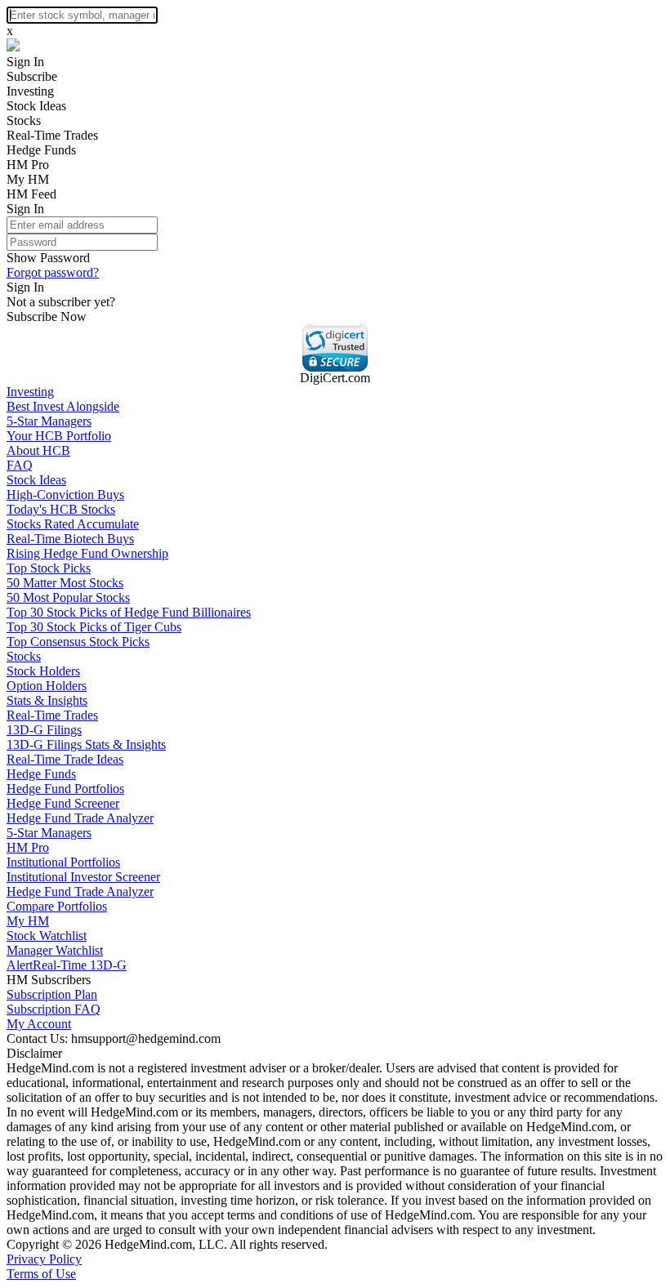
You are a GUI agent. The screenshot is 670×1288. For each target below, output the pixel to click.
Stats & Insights (47, 700)
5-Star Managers (49, 421)
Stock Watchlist (47, 936)
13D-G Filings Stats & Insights (86, 744)
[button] (335, 348)
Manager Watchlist (55, 950)
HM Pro (28, 165)
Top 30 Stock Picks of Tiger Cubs (94, 627)
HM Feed (31, 194)
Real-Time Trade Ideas (65, 759)
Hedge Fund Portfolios (65, 789)
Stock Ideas (36, 106)
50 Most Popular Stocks (68, 597)
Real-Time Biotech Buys (70, 539)
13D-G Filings (44, 730)
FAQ (20, 465)
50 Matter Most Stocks (65, 583)
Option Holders (47, 686)
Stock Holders (43, 671)
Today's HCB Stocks (61, 509)
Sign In (25, 62)
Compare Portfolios (57, 906)
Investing (30, 91)
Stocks (24, 120)
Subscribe (32, 76)
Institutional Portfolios (63, 862)
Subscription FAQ (53, 1009)
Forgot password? (53, 272)
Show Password (48, 258)
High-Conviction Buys (65, 494)
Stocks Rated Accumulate (73, 524)
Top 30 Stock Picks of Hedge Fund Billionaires (129, 612)
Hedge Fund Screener (63, 803)
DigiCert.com (335, 378)
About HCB (38, 450)
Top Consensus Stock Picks (78, 641)
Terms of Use (41, 1274)
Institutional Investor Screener (83, 877)
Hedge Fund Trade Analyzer (80, 818)
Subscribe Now (47, 316)
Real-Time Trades (52, 135)
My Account (39, 1024)
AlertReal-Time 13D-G (67, 965)
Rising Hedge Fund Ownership (87, 553)
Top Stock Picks (49, 568)
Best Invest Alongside (63, 406)
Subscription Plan (52, 994)
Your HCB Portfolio (59, 436)
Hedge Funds (41, 150)
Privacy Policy (44, 1259)
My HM (28, 179)
